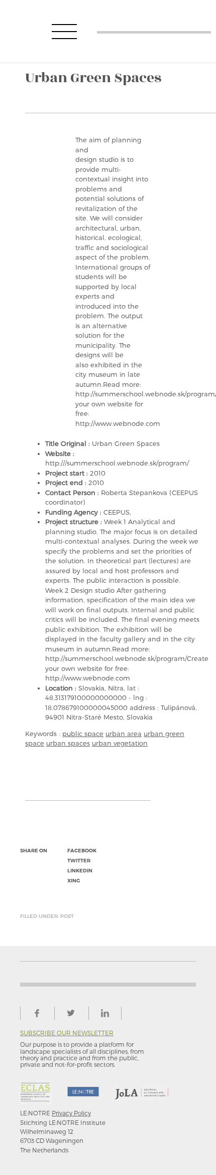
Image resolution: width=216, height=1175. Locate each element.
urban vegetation (120, 743)
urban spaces (68, 743)
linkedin (79, 870)
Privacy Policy (71, 1112)
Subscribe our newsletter (67, 1033)
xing (73, 880)
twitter (78, 860)
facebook (81, 850)
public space (82, 734)
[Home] (154, 31)
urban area (123, 734)
